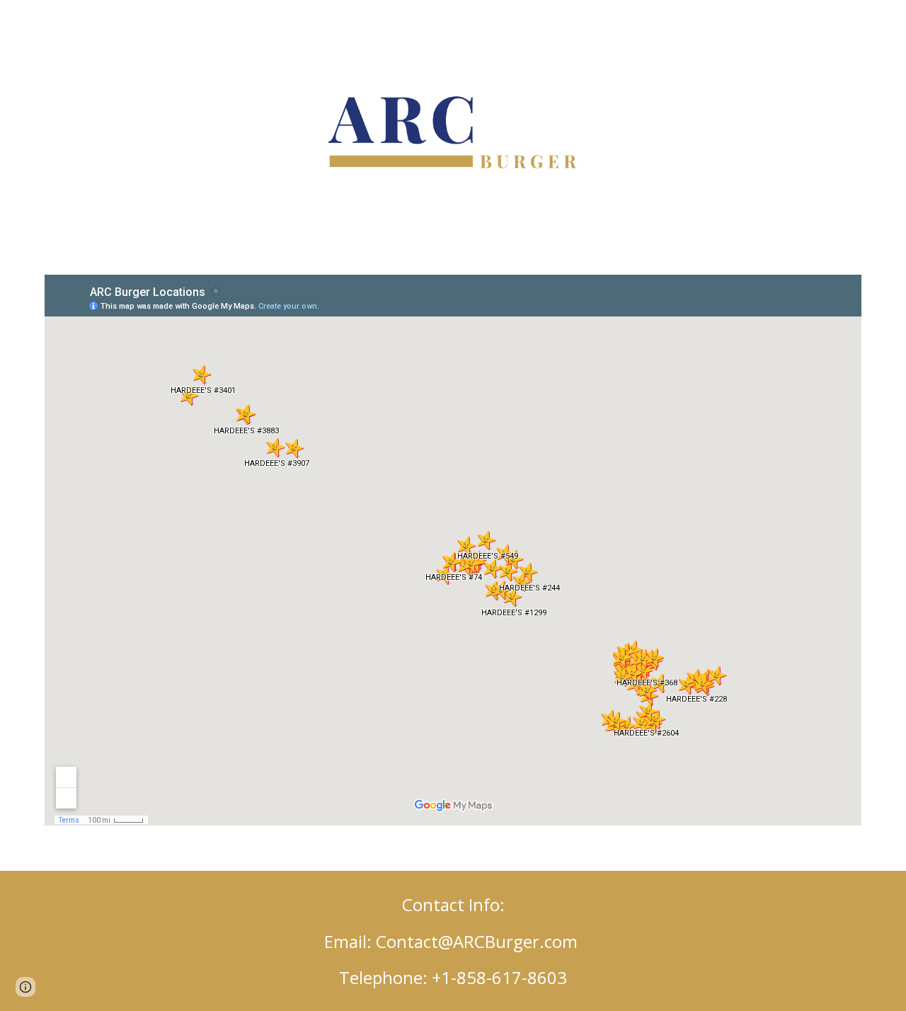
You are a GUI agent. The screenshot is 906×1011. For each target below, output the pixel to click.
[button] (25, 987)
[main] (453, 941)
